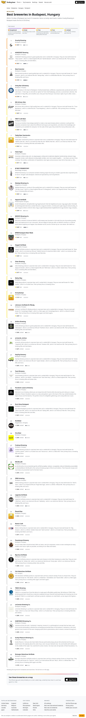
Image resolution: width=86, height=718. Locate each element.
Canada (3, 707)
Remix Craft (19, 524)
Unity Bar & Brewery (22, 86)
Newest (41, 2)
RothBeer (18, 421)
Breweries (14, 8)
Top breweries (27, 2)
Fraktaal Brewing (21, 445)
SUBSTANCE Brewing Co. (23, 621)
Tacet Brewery (20, 371)
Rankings (34, 2)
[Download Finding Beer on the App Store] (80, 2)
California (25, 703)
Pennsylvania (26, 705)
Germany (3, 705)
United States (5, 703)
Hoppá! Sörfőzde (20, 245)
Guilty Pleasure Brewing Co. (24, 638)
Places (18, 2)
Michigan (25, 707)
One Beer (18, 433)
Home (8, 8)
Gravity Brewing (20, 40)
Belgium (13, 705)
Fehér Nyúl (18, 152)
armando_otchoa (21, 338)
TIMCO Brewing (20, 588)
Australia (13, 707)
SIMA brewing (19, 478)
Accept (82, 715)
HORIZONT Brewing (21, 52)
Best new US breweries (50, 707)
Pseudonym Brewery (22, 540)
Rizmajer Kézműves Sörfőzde (24, 654)
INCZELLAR (18, 462)
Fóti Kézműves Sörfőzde (23, 571)
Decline (75, 715)
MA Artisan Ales (20, 102)
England (13, 703)
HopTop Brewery (20, 354)
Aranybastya (19, 293)
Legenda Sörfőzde (21, 495)
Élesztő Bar (19, 511)
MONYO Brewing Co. (22, 216)
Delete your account (71, 707)
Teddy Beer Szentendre (22, 135)
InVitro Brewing (20, 321)
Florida (35, 707)
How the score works (50, 710)
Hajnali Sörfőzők (20, 200)
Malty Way (18, 278)
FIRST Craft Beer (20, 119)
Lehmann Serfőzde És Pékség (24, 305)
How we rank (47, 2)
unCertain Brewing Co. (22, 604)
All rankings (47, 703)
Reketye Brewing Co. (22, 183)
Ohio (34, 710)
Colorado (25, 710)
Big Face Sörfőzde (21, 555)
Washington (36, 705)
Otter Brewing (20, 261)
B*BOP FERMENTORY (22, 168)
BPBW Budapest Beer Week (24, 233)
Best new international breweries (53, 705)
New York (35, 703)
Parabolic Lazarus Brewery (24, 388)
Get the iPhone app (71, 703)
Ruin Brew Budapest (22, 404)
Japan (3, 710)
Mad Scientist (19, 69)
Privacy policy (69, 705)
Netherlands (14, 710)
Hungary (20, 8)
